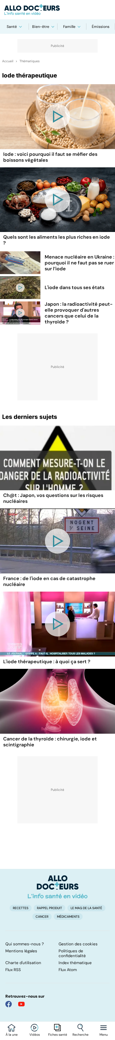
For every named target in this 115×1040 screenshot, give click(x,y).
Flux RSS (13, 969)
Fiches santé (57, 1034)
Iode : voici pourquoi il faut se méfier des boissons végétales (50, 157)
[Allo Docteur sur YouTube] (21, 1004)
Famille (69, 26)
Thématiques (30, 61)
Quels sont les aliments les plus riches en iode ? (56, 240)
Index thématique (75, 962)
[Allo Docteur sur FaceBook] (8, 1004)
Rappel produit (49, 908)
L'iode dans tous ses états (74, 287)
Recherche (80, 1034)
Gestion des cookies (78, 944)
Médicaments (68, 916)
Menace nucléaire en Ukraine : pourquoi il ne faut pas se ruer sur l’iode (79, 263)
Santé (12, 26)
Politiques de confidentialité (72, 953)
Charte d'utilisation (23, 962)
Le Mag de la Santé (86, 908)
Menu (103, 1034)
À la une (12, 1034)
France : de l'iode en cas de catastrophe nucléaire (49, 581)
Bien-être (40, 26)
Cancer (42, 916)
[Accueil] (57, 886)
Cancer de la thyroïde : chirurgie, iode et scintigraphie (50, 742)
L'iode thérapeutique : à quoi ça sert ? (46, 661)
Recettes (20, 908)
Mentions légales (21, 951)
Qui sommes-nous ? (24, 944)
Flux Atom (68, 969)
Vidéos (34, 1034)
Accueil (7, 61)
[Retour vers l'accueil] (57, 9)
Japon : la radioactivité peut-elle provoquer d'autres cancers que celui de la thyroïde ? (79, 313)
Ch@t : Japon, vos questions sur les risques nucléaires (53, 498)
